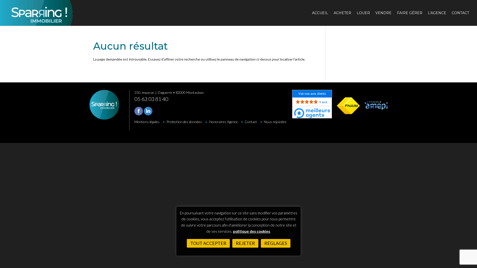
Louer (363, 13)
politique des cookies (251, 231)
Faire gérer (409, 13)
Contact (460, 13)
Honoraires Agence (223, 122)
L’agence (437, 13)
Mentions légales (146, 122)
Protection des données (184, 122)
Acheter (342, 13)
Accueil (320, 13)
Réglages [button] (275, 243)
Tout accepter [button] (208, 243)
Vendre (383, 13)
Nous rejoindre (275, 122)
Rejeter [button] (245, 243)
